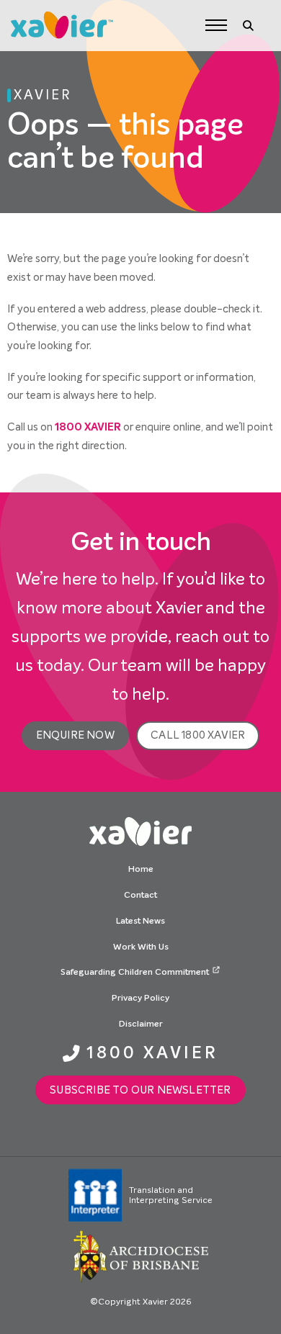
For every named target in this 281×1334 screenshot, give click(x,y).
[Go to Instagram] (119, 1133)
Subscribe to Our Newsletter (140, 1090)
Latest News (140, 921)
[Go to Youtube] (161, 1133)
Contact (140, 895)
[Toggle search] (248, 25)
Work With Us (141, 947)
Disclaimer (141, 1024)
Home (140, 869)
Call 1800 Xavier (198, 735)
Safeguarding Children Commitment (135, 972)
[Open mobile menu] (216, 25)
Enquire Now (75, 735)
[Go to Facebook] (141, 1133)
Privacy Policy (140, 998)
